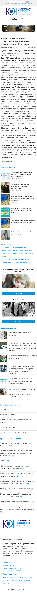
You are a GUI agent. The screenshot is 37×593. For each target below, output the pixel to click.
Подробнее (18, 293)
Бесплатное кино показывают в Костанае (15, 502)
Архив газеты (8, 565)
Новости (6, 562)
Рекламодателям (10, 574)
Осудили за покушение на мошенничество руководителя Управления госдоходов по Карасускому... (16, 453)
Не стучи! (3, 409)
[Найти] (27, 2)
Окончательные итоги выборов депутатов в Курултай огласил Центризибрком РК (20, 381)
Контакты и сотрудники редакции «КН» (18, 577)
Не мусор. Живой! (7, 414)
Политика (15, 47)
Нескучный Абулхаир (8, 427)
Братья (2, 461)
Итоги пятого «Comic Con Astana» (13, 432)
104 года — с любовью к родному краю (15, 489)
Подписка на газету (27, 3)
